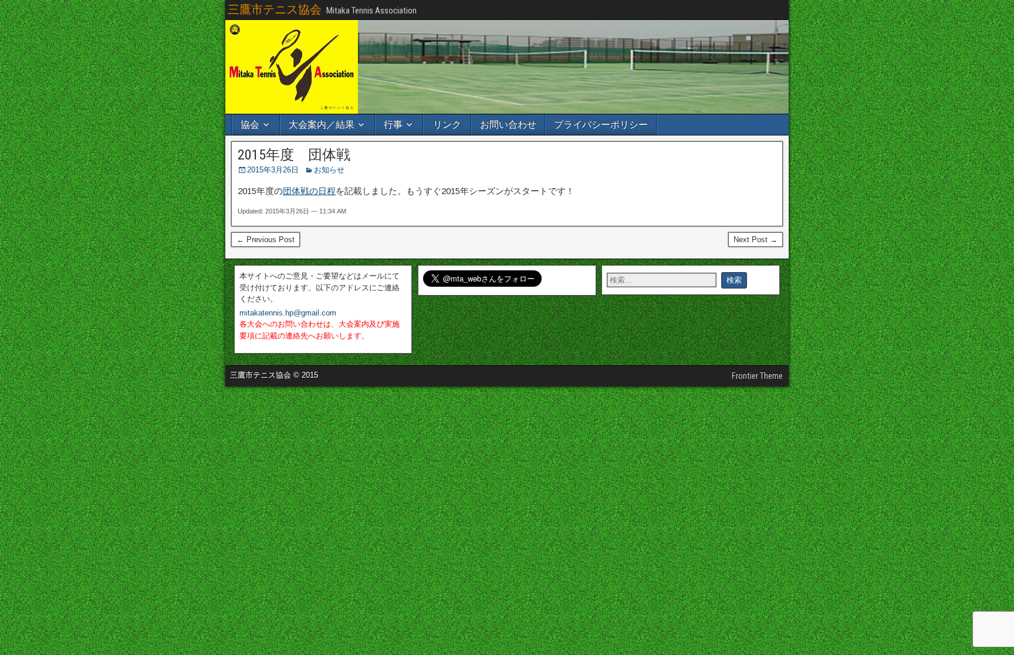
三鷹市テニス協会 (275, 9)
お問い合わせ (508, 124)
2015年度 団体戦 (294, 155)
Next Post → (756, 239)
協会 (250, 124)
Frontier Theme (757, 376)
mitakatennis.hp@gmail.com (287, 312)
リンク (447, 124)
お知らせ (329, 169)
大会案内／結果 (321, 124)
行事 (393, 124)
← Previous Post (265, 239)
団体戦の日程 (309, 191)
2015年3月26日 (273, 169)
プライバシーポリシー (601, 124)
